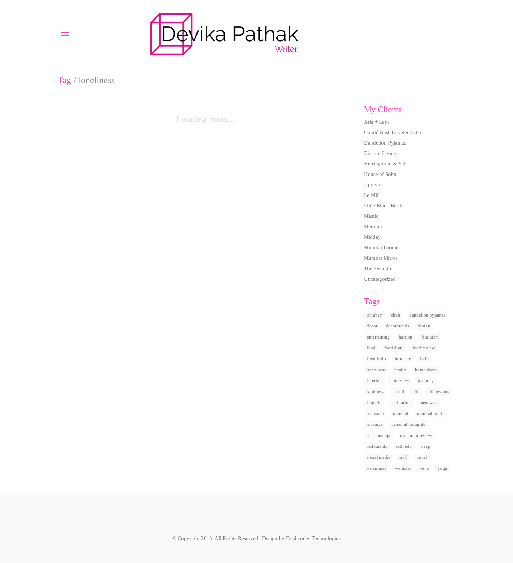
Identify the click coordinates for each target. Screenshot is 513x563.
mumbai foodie (431, 413)
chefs (396, 315)
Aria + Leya (377, 122)
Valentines (376, 468)
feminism (430, 337)
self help (404, 446)
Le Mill (372, 195)
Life (416, 391)
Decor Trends (397, 325)
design (424, 325)
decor (372, 325)
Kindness (375, 391)
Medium (373, 226)
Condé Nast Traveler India (392, 132)
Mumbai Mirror (380, 258)
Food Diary (394, 347)
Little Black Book (383, 205)
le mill (398, 391)
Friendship (376, 358)
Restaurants (377, 446)
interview (400, 380)
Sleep (425, 446)
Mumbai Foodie (381, 247)
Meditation (400, 402)
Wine (424, 468)
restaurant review (416, 435)
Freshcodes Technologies (313, 538)
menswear (428, 402)
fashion (405, 337)
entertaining (378, 337)
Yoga (442, 468)
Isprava (372, 184)
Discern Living (380, 153)
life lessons (438, 391)
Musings (374, 424)
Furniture (403, 358)
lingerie (374, 402)
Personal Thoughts (408, 424)
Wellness (403, 468)
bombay (374, 315)
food (371, 347)
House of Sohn (380, 174)
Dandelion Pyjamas (385, 143)
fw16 (424, 358)
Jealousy (426, 380)
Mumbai (400, 413)
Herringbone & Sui (385, 163)
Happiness (376, 369)
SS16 (403, 457)
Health (400, 369)
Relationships (379, 435)
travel (421, 457)
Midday (372, 237)
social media (379, 457)
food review (423, 347)
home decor (426, 369)
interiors (374, 380)
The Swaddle (378, 268)
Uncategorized (380, 279)
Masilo (371, 216)
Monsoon (375, 413)
